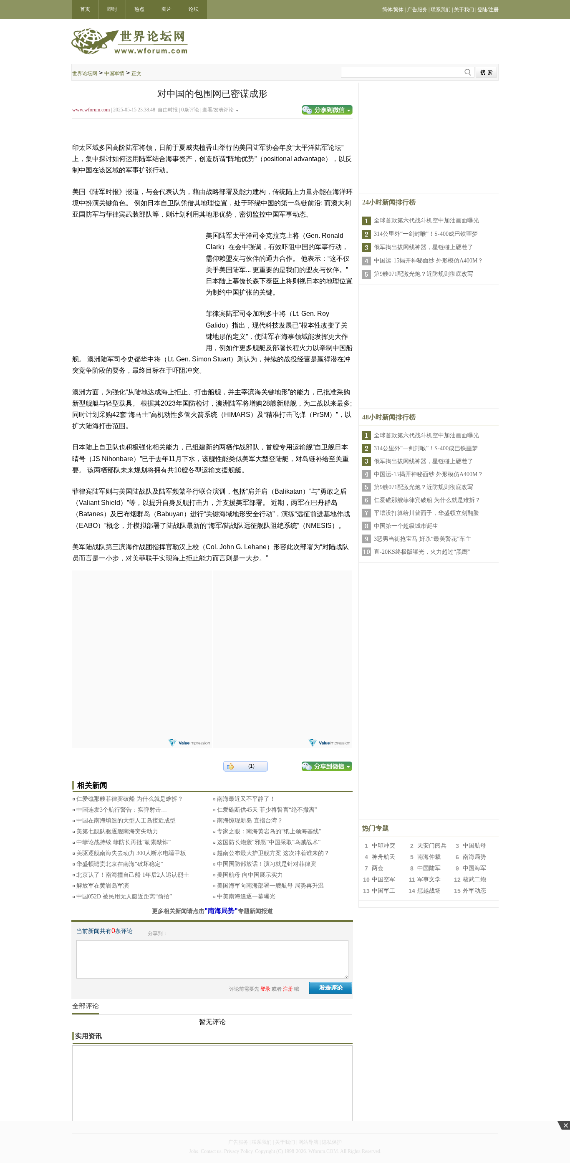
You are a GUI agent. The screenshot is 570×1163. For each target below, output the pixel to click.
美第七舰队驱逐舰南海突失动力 (117, 831)
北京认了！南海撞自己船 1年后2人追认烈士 (132, 875)
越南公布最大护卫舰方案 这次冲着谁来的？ (273, 853)
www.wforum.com (91, 110)
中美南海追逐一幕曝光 (246, 896)
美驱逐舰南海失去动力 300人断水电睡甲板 (131, 853)
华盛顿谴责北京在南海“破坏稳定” (119, 864)
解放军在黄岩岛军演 (102, 886)
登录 (265, 989)
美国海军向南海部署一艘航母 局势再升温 (270, 886)
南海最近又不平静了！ (246, 799)
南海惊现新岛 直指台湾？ (250, 820)
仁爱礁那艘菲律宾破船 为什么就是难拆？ (129, 799)
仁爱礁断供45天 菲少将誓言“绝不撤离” (267, 810)
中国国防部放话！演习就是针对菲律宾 (266, 864)
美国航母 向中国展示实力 (250, 875)
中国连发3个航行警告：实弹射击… (121, 810)
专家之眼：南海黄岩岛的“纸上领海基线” (269, 831)
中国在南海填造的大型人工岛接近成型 (126, 820)
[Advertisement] (141, 622)
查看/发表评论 (218, 110)
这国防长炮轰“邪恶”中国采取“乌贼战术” (268, 842)
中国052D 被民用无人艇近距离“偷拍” (124, 896)
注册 (288, 989)
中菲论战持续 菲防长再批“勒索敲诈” (123, 842)
